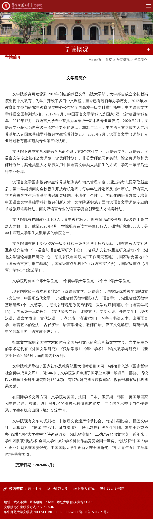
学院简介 (140, 59)
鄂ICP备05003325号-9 (94, 512)
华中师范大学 (57, 489)
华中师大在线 (84, 489)
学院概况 (123, 59)
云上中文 (35, 489)
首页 (109, 59)
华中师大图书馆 (112, 489)
